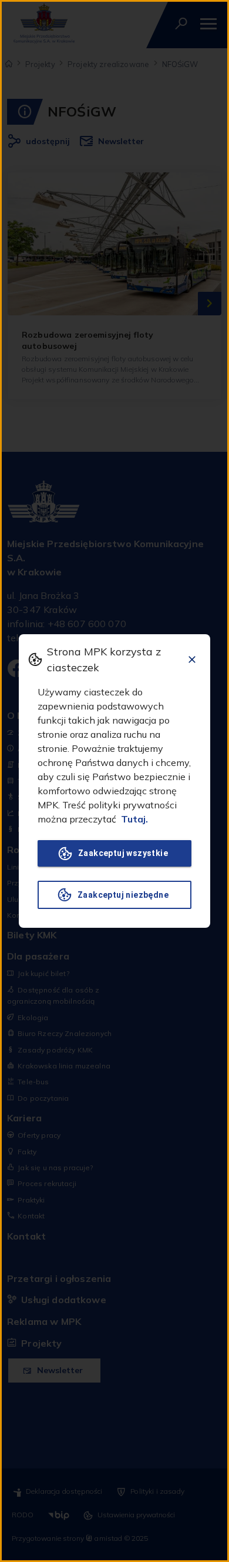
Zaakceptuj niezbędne (123, 895)
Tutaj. (134, 819)
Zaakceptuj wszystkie (123, 853)
